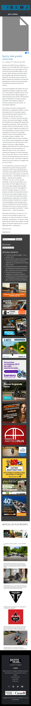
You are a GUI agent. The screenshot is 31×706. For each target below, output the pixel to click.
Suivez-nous (15, 681)
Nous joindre (15, 679)
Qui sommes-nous (15, 677)
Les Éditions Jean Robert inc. (18, 697)
